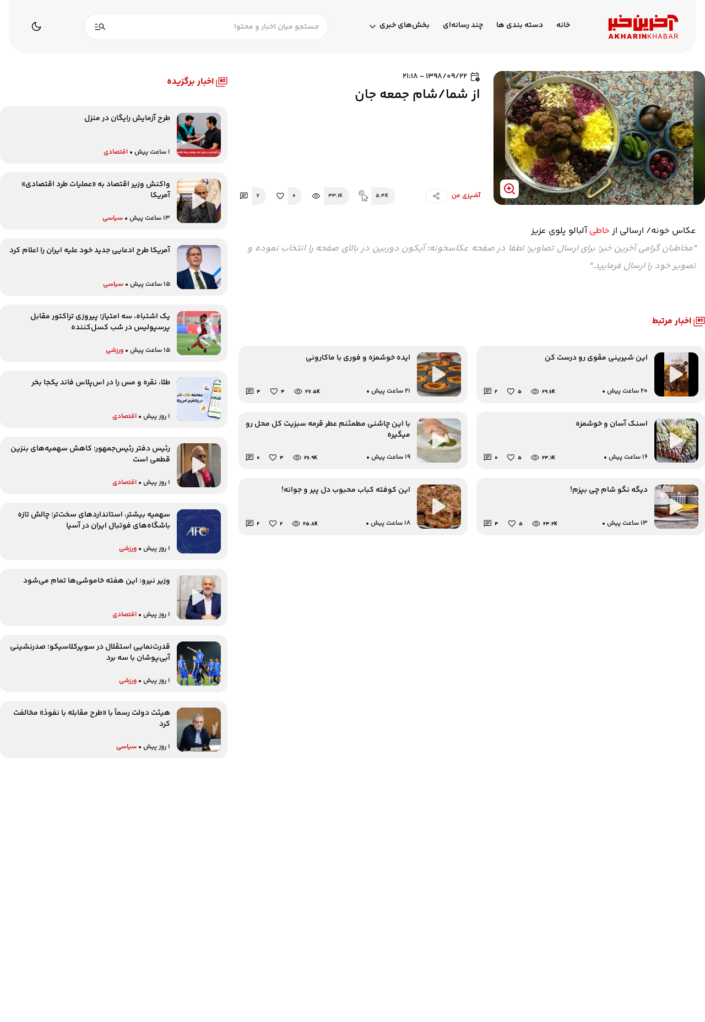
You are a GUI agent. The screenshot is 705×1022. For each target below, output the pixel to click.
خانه (563, 25)
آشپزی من (466, 196)
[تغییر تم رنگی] (36, 26)
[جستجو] (100, 27)
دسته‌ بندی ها (519, 25)
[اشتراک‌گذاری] (436, 196)
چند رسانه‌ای (463, 25)
